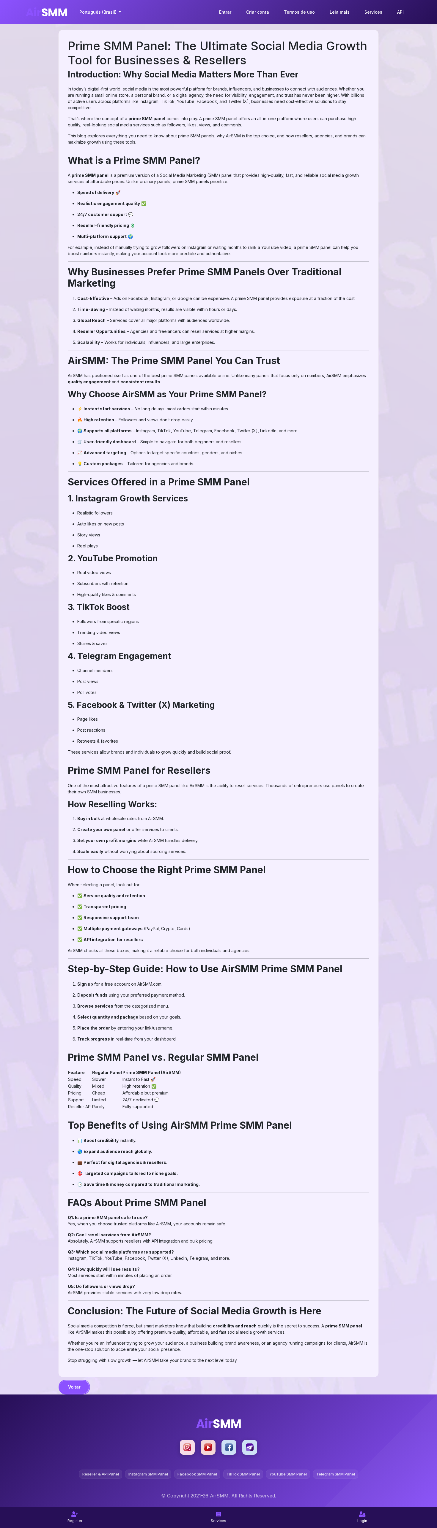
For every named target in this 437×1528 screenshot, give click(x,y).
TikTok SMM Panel (243, 1474)
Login (362, 1521)
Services (373, 12)
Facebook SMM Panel (197, 1474)
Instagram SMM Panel (148, 1474)
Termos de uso (299, 12)
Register (74, 1521)
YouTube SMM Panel (288, 1474)
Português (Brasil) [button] (98, 12)
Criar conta (257, 12)
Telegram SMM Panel (335, 1474)
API (400, 12)
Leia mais (340, 12)
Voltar (74, 1386)
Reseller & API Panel (100, 1474)
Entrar (225, 12)
